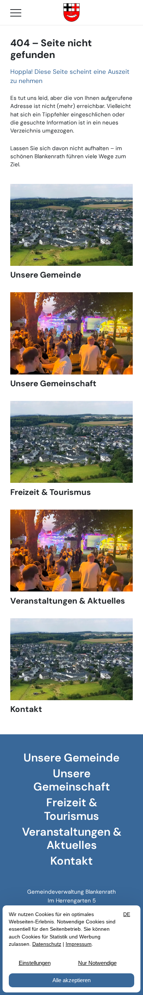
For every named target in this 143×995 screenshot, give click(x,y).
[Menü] (16, 12)
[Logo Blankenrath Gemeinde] (71, 12)
